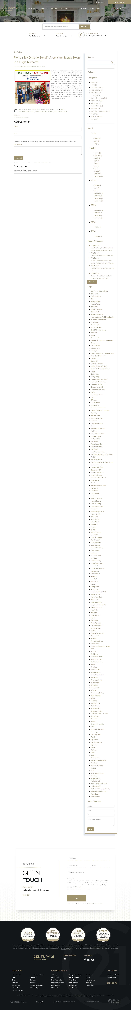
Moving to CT (95, 589)
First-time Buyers (96, 436)
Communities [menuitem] (56, 9)
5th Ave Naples (95, 301)
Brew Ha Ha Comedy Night (99, 291)
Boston (93, 335)
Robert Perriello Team (97, 693)
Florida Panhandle (46, 109)
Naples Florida (95, 594)
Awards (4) (94, 82)
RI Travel (93, 690)
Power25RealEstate (97, 641)
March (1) (97, 158)
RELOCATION (95, 670)
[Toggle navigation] (124, 8)
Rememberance (95, 672)
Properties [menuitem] (30, 9)
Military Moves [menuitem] (16, 988)
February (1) (98, 236)
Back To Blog (18, 52)
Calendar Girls (95, 348)
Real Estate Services (97, 662)
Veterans (93, 768)
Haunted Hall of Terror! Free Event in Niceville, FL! (102, 269)
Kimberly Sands (95, 545)
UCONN (93, 755)
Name (16, 126)
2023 (93, 205)
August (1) (97, 171)
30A (92, 299)
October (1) (98, 174)
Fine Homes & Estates (97, 434)
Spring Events (95, 716)
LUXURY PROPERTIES (97, 568)
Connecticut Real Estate (98, 390)
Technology (94, 732)
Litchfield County (96, 561)
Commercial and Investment (99, 379)
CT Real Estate (95, 403)
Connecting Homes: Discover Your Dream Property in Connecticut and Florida (101, 277)
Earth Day (94, 413)
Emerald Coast (95, 416)
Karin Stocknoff (95, 540)
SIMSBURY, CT (95, 703)
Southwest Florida (96, 711)
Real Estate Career (96, 657)
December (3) (98, 218)
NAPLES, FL (95, 600)
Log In (117, 2)
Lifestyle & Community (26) (99, 98)
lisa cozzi (93, 553)
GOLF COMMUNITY (97, 473)
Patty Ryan (19, 67)
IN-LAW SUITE (95, 519)
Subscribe (92, 282)
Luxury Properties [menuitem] (74, 983)
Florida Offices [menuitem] (111, 977)
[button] (84, 26)
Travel (92, 753)
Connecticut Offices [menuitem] (113, 975)
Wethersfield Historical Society (100, 789)
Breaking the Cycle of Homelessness (102, 340)
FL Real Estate (95, 439)
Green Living (95, 480)
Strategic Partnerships (97, 724)
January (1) (97, 153)
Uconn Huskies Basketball (98, 760)
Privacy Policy (37, 162)
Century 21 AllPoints (97, 364)
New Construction (96, 607)
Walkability (94, 776)
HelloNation (94, 491)
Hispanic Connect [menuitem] (17, 990)
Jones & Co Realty (96, 537)
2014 (93, 231)
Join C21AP (94, 535)
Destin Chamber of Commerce (100, 410)
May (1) (96, 144)
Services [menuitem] (43, 9)
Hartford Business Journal (98, 486)
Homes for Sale (95, 514)
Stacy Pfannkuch (96, 719)
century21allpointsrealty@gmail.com (35, 890)
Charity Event (95, 374)
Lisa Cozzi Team (96, 556)
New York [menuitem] (89, 983)
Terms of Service (46, 162)
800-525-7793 (100, 2)
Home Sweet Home (97, 506)
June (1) (96, 166)
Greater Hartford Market (98, 478)
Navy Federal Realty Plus (98, 605)
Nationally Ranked (96, 602)
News (92, 618)
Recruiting (94, 667)
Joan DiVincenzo (96, 532)
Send (77, 898)
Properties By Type (62, 36)
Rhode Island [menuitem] (90, 985)
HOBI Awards (95, 493)
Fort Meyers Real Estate (98, 452)
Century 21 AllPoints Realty (99, 366)
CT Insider (94, 400)
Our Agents (112, 983)
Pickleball (94, 638)
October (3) (98, 196)
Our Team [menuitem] (33, 980)
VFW (92, 771)
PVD (92, 649)
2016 (93, 222)
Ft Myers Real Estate (97, 467)
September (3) (98, 210)
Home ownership (96, 504)
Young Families (95, 797)
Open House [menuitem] (73, 980)
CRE (92, 397)
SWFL (93, 727)
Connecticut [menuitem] (89, 975)
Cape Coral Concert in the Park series (102, 353)
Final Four (94, 431)
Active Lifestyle (95, 304)
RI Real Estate (95, 688)
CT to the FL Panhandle (98, 408)
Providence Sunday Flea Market (100, 646)
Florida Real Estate (96, 447)
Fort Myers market (96, 460)
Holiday (62, 109)
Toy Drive (56, 109)
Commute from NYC (97, 387)
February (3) (98, 155)
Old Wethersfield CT (97, 626)
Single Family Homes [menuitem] (57, 983)
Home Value (94, 509)
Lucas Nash (94, 566)
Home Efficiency (96, 501)
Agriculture (94, 307)
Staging (93, 721)
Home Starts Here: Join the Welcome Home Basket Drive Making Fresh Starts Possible (101, 249)
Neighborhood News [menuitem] (85, 9)
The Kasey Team (96, 734)
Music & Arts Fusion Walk (98, 592)
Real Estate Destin (60, 112)
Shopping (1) (94, 114)
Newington (94, 613)
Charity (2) (94, 85)
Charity (50, 112)
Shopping (94, 701)
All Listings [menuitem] (54, 975)
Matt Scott (94, 579)
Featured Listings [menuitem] (74, 977)
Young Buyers (95, 794)
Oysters (93, 631)
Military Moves (95, 587)
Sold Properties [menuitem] (73, 988)
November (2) (98, 215)
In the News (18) (96, 93)
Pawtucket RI (95, 636)
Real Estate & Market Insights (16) (100, 111)
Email (15, 134)
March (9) (97, 138)
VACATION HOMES (97, 766)
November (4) (98, 176)
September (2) (98, 193)
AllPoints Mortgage (96, 309)
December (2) (98, 201)
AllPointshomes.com (97, 314)
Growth (93, 483)
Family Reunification (97, 423)
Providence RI (95, 644)
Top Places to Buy (96, 742)
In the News (94, 517)
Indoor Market (95, 522)
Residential (94, 677)
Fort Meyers (94, 449)
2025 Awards (95, 294)
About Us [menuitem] (69, 9)
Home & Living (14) (96, 90)
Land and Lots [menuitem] (73, 985)
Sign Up (122, 2)
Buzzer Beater (95, 343)
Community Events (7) (97, 87)
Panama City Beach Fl (97, 633)
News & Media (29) (97, 106)
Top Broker (94, 740)
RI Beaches (94, 685)
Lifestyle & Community (21, 117)
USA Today (94, 763)
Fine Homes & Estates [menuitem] (36, 975)
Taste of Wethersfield (97, 729)
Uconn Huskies (95, 758)
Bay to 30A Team (96, 327)
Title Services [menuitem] (16, 985)
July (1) (96, 168)
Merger (93, 584)
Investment (94, 524)
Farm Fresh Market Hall (98, 428)
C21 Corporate (95, 346)
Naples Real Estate (96, 597)
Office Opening (95, 623)
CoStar (93, 392)
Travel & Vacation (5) (97, 116)
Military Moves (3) (96, 103)
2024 (93, 180)
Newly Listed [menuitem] (55, 977)
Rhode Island (95, 683)
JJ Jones (93, 530)
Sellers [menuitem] (14, 980)
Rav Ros (93, 651)
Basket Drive (95, 322)
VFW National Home (97, 773)
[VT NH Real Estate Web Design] (114, 1002)
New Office (94, 610)
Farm (92, 426)
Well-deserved (95, 781)
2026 (93, 133)
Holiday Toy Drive (96, 498)
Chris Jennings (95, 377)
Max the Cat (94, 581)
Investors (93, 527)
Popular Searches (34, 36)
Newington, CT (95, 615)
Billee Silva (94, 333)
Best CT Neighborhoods (98, 330)
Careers (93, 358)
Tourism (93, 747)
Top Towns (94, 745)
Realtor (93, 664)
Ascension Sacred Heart (26, 112)
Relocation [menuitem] (15, 983)
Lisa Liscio (94, 558)
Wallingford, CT (95, 778)
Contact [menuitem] (101, 9)
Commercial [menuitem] (33, 977)
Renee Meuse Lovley (97, 675)
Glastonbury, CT (96, 470)
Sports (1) (97, 95)
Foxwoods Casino (96, 465)
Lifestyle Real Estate (97, 548)
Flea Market (94, 441)
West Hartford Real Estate (99, 784)
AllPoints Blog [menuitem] (34, 988)
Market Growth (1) (96, 101)
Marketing (94, 576)
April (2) (96, 141)
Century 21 (94, 361)
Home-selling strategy (97, 511)
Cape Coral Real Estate (98, 356)
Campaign (94, 351)
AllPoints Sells (95, 312)
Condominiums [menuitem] (55, 985)
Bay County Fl (95, 325)
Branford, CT (95, 338)
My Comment (18, 145)
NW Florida (94, 620)
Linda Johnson (95, 550)
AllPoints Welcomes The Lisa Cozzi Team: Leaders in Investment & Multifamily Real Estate (102, 262)
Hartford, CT (95, 488)
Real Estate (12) (95, 109)
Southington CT (95, 708)
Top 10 (93, 737)
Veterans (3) (94, 119)
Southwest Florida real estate (99, 714)
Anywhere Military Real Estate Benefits (102, 317)
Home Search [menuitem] (16, 975)
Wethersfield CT (96, 786)
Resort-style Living (96, 680)
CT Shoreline (95, 405)
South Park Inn (95, 706)
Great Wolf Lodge (96, 475)
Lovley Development (97, 563)
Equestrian (94, 421)
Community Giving (41, 112)
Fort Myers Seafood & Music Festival (102, 462)
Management (95, 571)
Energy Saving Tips (96, 418)
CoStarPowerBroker (97, 395)
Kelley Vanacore (96, 543)
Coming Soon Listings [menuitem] (75, 975)
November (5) (98, 198)
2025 (93, 147)
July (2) (96, 191)
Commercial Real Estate (98, 382)
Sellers (93, 698)
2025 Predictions (96, 296)
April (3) (96, 161)
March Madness (96, 574)
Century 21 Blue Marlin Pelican (28, 109)
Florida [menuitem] (88, 977)
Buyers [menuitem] (14, 977)
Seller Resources (96, 696)
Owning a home (95, 628)
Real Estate (94, 654)
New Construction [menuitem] (56, 980)
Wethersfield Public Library (99, 791)
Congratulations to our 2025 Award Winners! (102, 255)
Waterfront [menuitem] (54, 988)
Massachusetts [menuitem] (90, 980)
